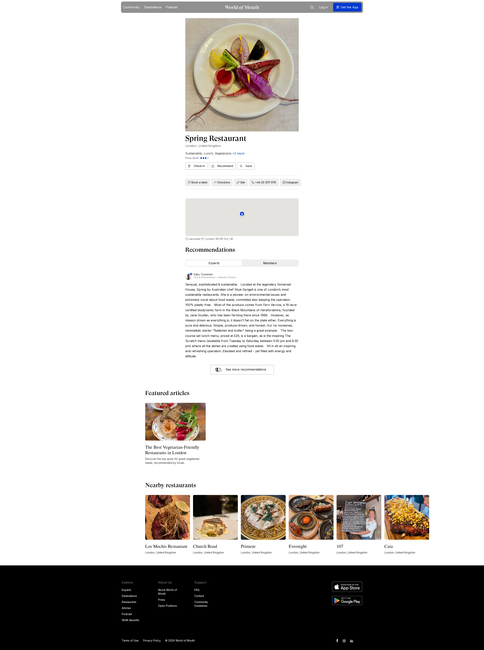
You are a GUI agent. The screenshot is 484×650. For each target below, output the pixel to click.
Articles (126, 608)
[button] (131, 7)
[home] (242, 7)
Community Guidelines (201, 603)
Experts (126, 589)
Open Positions (167, 605)
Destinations (129, 596)
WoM (130, 620)
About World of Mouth (167, 591)
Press (161, 599)
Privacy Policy (152, 640)
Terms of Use (130, 640)
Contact (199, 596)
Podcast (127, 614)
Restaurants (129, 602)
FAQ (196, 589)
